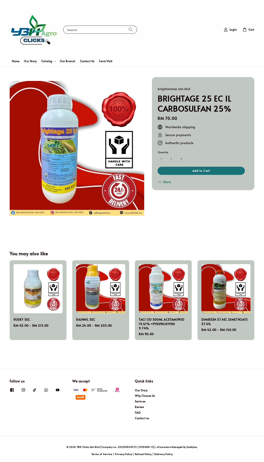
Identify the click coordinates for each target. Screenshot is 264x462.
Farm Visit (105, 61)
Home (15, 61)
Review (139, 407)
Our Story (30, 61)
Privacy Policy (123, 454)
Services (140, 401)
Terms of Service (101, 454)
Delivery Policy (163, 454)
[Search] (130, 29)
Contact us (142, 418)
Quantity (163, 152)
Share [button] (167, 182)
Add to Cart (201, 171)
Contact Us (87, 61)
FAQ (138, 412)
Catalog (46, 61)
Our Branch (67, 61)
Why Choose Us (145, 396)
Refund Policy (143, 454)
